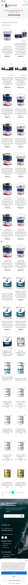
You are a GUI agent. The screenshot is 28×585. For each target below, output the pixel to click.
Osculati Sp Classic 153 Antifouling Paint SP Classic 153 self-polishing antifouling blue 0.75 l (7, 141)
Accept (14, 573)
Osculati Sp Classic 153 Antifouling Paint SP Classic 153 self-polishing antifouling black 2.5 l (20, 112)
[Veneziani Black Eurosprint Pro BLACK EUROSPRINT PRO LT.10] (7, 392)
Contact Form (6, 530)
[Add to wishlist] (11, 30)
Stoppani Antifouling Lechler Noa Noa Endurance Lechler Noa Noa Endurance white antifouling (21, 324)
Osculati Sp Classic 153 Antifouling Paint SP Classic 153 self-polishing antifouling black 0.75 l (7, 112)
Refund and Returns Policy (10, 558)
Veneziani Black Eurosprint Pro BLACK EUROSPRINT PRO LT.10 (7, 404)
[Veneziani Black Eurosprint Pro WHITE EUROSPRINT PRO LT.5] (21, 446)
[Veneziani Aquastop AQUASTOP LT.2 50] (21, 368)
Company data (7, 543)
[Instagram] (5, 1)
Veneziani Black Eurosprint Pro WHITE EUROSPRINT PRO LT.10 (7, 458)
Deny (14, 576)
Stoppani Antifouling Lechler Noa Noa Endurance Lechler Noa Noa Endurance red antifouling (7, 324)
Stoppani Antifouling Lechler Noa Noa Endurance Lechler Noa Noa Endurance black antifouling (7, 296)
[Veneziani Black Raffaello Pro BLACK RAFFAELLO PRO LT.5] (21, 473)
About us (5, 545)
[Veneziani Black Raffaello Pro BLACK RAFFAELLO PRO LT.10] (7, 473)
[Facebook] (2, 1)
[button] (26, 560)
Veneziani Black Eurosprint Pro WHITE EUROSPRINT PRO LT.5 (20, 458)
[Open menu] (2, 5)
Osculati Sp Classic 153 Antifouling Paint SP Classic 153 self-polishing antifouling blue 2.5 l (20, 141)
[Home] (4, 10)
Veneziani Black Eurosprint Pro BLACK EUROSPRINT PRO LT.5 (20, 404)
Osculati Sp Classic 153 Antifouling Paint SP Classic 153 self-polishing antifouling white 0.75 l (7, 171)
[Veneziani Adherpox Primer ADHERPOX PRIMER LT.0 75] (7, 368)
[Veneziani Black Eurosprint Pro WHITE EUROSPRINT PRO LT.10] (7, 446)
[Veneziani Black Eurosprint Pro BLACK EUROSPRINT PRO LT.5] (21, 392)
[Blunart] (10, 5)
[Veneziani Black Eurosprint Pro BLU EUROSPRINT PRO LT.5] (21, 420)
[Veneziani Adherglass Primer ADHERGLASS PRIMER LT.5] (21, 342)
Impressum (17, 583)
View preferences (14, 580)
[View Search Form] (23, 5)
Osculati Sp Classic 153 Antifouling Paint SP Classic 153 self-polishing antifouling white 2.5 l (20, 171)
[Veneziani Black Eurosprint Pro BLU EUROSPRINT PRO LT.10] (7, 420)
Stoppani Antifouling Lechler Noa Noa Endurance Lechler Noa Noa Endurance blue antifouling (21, 294)
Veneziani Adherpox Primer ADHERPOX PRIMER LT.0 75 (7, 378)
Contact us (6, 547)
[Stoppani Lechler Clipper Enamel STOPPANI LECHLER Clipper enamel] (7, 342)
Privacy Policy (11, 583)
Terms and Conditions (9, 554)
